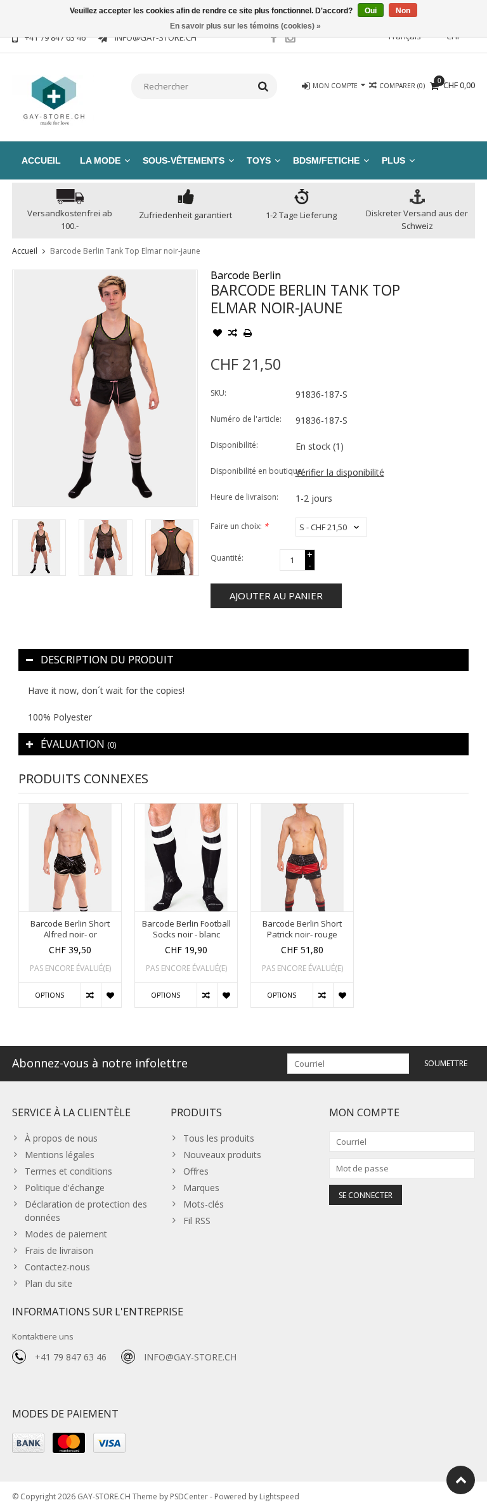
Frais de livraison (59, 1250)
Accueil (41, 160)
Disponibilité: (234, 445)
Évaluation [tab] (78, 744)
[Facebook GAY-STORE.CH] (273, 39)
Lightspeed (279, 1496)
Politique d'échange (65, 1188)
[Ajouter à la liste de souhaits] (217, 334)
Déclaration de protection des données (86, 1210)
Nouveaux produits (222, 1155)
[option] (39, 547)
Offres (196, 1171)
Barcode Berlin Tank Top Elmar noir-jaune (125, 250)
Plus (393, 160)
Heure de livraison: (244, 497)
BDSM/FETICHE (326, 160)
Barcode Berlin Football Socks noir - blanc (186, 929)
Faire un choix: (239, 526)
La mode (100, 160)
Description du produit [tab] (107, 660)
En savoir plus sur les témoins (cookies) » (245, 26)
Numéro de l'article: (246, 419)
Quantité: (227, 557)
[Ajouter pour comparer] (232, 334)
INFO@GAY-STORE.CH (190, 1357)
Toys (259, 160)
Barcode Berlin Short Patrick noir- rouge (302, 929)
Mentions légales (59, 1155)
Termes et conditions (68, 1171)
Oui (371, 10)
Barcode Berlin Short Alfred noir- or (70, 929)
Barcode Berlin (246, 275)
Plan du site (48, 1283)
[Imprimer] (248, 334)
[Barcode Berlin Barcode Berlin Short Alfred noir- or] (70, 857)
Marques (201, 1188)
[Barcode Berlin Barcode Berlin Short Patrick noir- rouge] (302, 857)
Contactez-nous (57, 1267)
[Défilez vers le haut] (460, 1480)
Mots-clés (203, 1204)
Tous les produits (218, 1138)
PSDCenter (189, 1496)
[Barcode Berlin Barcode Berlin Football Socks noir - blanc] (186, 857)
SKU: (218, 393)
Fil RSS (197, 1221)
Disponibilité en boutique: (250, 471)
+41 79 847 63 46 (71, 1357)
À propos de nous (61, 1138)
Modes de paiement (66, 1234)
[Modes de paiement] (28, 1443)
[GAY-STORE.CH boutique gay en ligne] (53, 99)
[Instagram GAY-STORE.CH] (290, 39)
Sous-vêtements (183, 160)
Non (403, 10)
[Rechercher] (263, 86)
